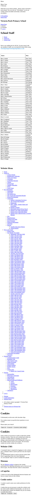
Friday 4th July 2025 (16, 298)
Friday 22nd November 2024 (18, 337)
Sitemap (6, 396)
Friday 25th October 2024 (17, 341)
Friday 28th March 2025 (17, 314)
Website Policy (8, 399)
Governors (10, 179)
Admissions (10, 191)
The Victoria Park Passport (17, 201)
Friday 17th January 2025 (17, 328)
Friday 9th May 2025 (16, 308)
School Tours (10, 231)
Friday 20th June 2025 (16, 301)
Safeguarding (10, 374)
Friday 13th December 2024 (18, 332)
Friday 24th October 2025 (17, 282)
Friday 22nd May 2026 (16, 246)
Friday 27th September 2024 (18, 347)
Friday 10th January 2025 (17, 329)
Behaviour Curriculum (13, 375)
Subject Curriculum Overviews (19, 200)
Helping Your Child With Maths (19, 212)
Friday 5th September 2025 (18, 292)
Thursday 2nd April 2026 (17, 253)
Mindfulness (14, 389)
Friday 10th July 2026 (16, 237)
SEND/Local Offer (12, 219)
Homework (13, 203)
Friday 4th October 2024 (17, 346)
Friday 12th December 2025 (18, 273)
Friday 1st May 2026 (16, 250)
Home (5, 37)
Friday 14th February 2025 (17, 322)
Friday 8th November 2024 (18, 340)
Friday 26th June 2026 (16, 240)
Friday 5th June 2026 (16, 244)
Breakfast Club (11, 359)
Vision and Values (12, 177)
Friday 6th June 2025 (16, 304)
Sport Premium (11, 221)
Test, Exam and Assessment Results (16, 195)
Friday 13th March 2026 (17, 258)
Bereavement (14, 384)
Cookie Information (9, 397)
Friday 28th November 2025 (18, 276)
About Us (6, 38)
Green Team (10, 188)
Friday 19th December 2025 (18, 271)
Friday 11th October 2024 (17, 344)
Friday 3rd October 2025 (17, 286)
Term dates (10, 192)
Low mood (13, 387)
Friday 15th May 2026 (16, 247)
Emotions (13, 386)
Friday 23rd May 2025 (16, 305)
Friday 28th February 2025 (17, 320)
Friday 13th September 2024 (18, 350)
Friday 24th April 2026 (16, 252)
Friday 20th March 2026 (17, 256)
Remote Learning (15, 207)
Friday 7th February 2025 (17, 323)
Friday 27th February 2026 (17, 261)
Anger (12, 381)
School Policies (14, 228)
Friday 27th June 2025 (16, 299)
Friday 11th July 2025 (16, 296)
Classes (9, 182)
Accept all (9, 427)
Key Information (8, 189)
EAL (8, 368)
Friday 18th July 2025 (16, 295)
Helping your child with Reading (19, 210)
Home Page (4, 17)
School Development (12, 197)
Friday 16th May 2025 (16, 307)
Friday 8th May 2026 (16, 249)
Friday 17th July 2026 (16, 235)
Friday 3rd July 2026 (16, 238)
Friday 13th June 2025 (16, 302)
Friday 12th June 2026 (16, 243)
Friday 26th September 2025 (18, 288)
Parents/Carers (7, 356)
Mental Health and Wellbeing (14, 380)
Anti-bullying (10, 377)
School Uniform (11, 365)
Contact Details (11, 174)
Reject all (3, 427)
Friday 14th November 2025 (18, 279)
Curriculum (10, 198)
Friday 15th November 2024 (18, 338)
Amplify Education (12, 185)
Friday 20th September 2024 (18, 349)
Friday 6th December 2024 (17, 334)
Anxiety (13, 383)
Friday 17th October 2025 (17, 283)
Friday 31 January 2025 (17, 325)
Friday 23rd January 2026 (17, 267)
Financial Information (12, 222)
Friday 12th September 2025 (18, 291)
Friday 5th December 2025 (17, 274)
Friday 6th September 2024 (18, 352)
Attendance (10, 390)
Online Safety (10, 378)
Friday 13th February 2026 (17, 262)
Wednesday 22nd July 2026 (18, 234)
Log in (3, 29)
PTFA (8, 186)
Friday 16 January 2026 (17, 268)
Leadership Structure (12, 180)
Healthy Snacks (11, 366)
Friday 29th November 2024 (18, 335)
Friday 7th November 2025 (18, 280)
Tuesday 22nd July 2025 (17, 293)
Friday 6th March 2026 (16, 259)
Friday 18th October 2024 (17, 343)
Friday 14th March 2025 (17, 317)
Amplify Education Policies (18, 227)
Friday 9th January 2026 (17, 270)
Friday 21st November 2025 (18, 277)
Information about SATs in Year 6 (19, 209)
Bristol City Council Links (17, 371)
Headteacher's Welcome (13, 176)
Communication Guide (13, 357)
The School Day (11, 194)
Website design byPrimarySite (12, 406)
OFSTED (9, 224)
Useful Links (10, 369)
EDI (8, 216)
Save (15, 493)
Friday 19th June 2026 (16, 241)
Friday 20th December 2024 (18, 331)
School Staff (7, 40)
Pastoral (6, 372)
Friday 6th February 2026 (17, 264)
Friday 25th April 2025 (16, 311)
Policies (9, 225)
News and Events (8, 230)
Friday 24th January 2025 (17, 326)
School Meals (10, 363)
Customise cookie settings (20, 427)
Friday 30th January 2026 (17, 265)
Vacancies (9, 354)
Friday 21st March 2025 (17, 316)
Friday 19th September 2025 (18, 289)
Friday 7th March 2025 (16, 319)
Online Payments (11, 362)
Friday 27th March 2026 (17, 255)
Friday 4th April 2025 (16, 313)
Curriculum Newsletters (13, 353)
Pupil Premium (11, 218)
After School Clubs (12, 360)
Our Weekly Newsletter (13, 232)
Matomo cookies (9, 464)
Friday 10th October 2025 (17, 285)
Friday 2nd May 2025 (16, 310)
